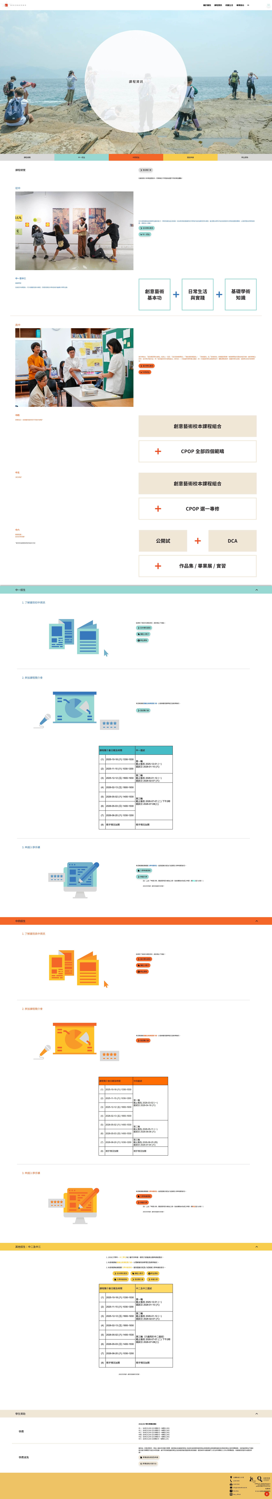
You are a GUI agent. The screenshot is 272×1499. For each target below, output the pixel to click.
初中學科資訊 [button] (147, 228)
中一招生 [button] (146, 234)
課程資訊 (218, 5)
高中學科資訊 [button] (147, 366)
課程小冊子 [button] (144, 634)
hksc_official (237, 1494)
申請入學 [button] (143, 876)
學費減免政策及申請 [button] (150, 1457)
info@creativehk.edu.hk (240, 1487)
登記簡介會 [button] (146, 170)
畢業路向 (240, 5)
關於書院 (207, 5)
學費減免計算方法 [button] (149, 1463)
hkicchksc (236, 1491)
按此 (193, 881)
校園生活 (229, 5)
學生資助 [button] (143, 640)
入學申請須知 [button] (145, 870)
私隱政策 (267, 1488)
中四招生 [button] (146, 372)
